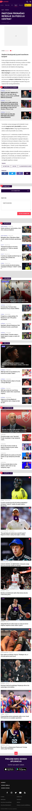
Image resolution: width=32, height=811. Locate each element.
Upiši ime (3, 198)
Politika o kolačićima (6, 802)
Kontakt (19, 799)
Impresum (3, 799)
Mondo (3, 782)
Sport (3, 10)
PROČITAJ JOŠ (8, 473)
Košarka (7, 10)
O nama (2, 796)
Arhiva (18, 802)
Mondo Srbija (5, 785)
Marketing (19, 796)
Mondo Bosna (5, 788)
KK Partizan (6, 166)
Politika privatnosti (6, 805)
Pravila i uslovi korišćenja (23, 805)
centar (14, 166)
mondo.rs (7, 50)
